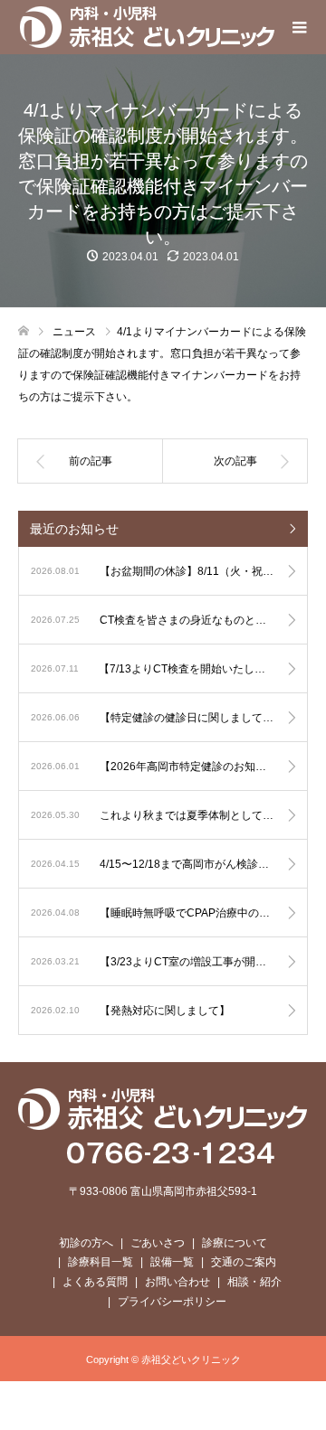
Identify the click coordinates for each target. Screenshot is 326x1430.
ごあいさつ (157, 1243)
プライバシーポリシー (172, 1301)
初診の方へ (86, 1243)
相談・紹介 (254, 1281)
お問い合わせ (177, 1281)
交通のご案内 (243, 1262)
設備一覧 (172, 1262)
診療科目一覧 (100, 1262)
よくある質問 (95, 1281)
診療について (234, 1243)
